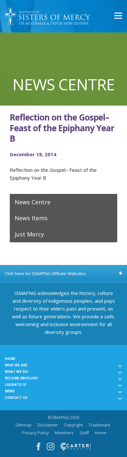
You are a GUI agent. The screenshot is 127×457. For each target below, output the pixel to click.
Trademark (99, 425)
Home (10, 358)
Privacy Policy (35, 433)
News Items (31, 218)
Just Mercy (29, 234)
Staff (84, 433)
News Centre (32, 202)
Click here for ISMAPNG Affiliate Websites (45, 273)
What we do (16, 371)
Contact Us (16, 397)
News (10, 391)
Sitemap (23, 425)
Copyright (73, 425)
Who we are (16, 365)
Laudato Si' (16, 384)
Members (64, 433)
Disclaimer (47, 425)
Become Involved (21, 378)
